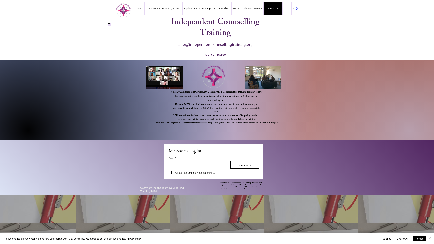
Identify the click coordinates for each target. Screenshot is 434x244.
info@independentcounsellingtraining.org (215, 44)
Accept (419, 238)
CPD (175, 116)
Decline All (402, 238)
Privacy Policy (134, 238)
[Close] (430, 238)
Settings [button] (386, 238)
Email (172, 158)
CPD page (170, 123)
